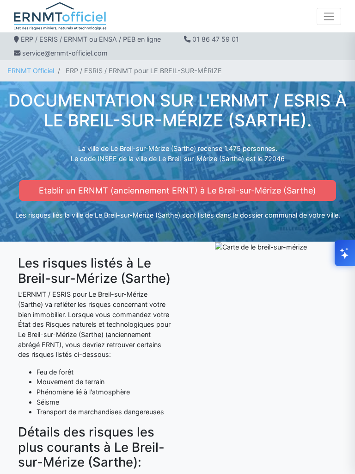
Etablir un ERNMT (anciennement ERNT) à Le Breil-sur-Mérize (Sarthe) (177, 190)
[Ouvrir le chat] (345, 253)
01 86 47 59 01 (215, 39)
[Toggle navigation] (329, 16)
